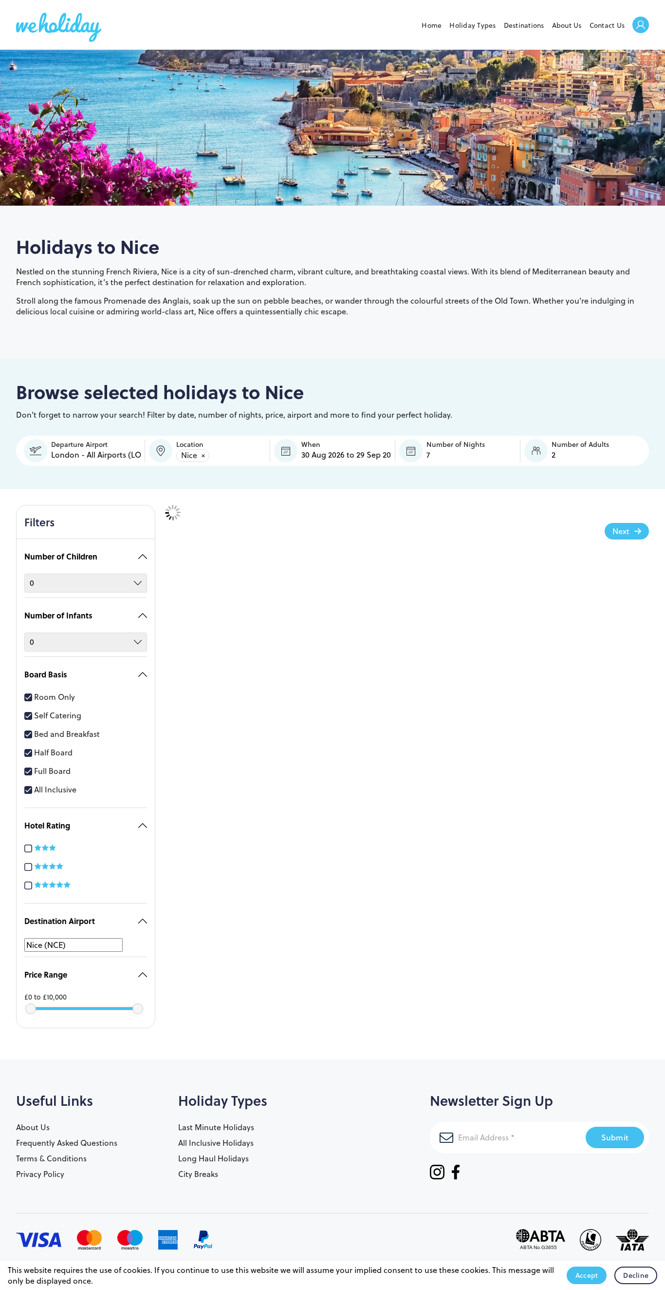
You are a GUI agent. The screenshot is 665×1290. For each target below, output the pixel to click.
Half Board (53, 752)
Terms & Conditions (51, 1158)
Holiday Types (472, 25)
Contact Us (607, 25)
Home (432, 25)
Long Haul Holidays (213, 1158)
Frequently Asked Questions (66, 1142)
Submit (615, 1137)
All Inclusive (55, 789)
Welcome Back (640, 26)
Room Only (54, 697)
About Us (567, 25)
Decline (635, 1275)
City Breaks (198, 1174)
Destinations (524, 25)
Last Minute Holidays (216, 1127)
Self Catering (57, 715)
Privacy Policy (40, 1174)
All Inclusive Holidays (216, 1142)
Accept (586, 1275)
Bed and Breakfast (67, 734)
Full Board (52, 771)
